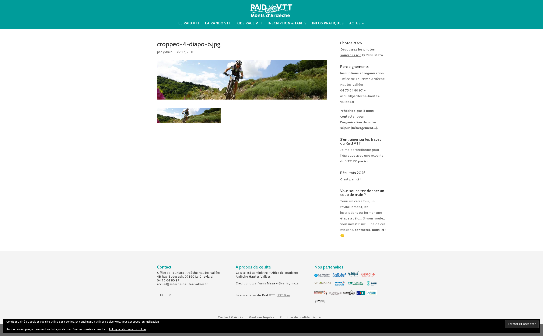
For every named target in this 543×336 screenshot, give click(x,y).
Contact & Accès (230, 318)
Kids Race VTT (249, 24)
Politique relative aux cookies (127, 329)
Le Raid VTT (188, 24)
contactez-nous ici (369, 230)
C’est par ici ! (350, 179)
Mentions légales (261, 318)
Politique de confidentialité (300, 318)
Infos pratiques (328, 24)
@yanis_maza (288, 284)
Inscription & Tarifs (287, 24)
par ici (363, 161)
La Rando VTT (218, 24)
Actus (355, 24)
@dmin (168, 52)
